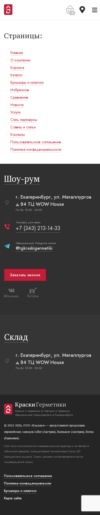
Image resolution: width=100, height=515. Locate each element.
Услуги (15, 112)
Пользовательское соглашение (35, 142)
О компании (20, 60)
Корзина (17, 67)
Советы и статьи (23, 127)
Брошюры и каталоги (27, 82)
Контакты (17, 134)
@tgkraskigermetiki (34, 248)
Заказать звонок (25, 275)
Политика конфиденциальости (27, 483)
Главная (16, 52)
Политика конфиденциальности (35, 149)
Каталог (16, 75)
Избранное (19, 90)
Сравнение (19, 97)
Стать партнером (23, 119)
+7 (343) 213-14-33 (38, 228)
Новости (17, 104)
